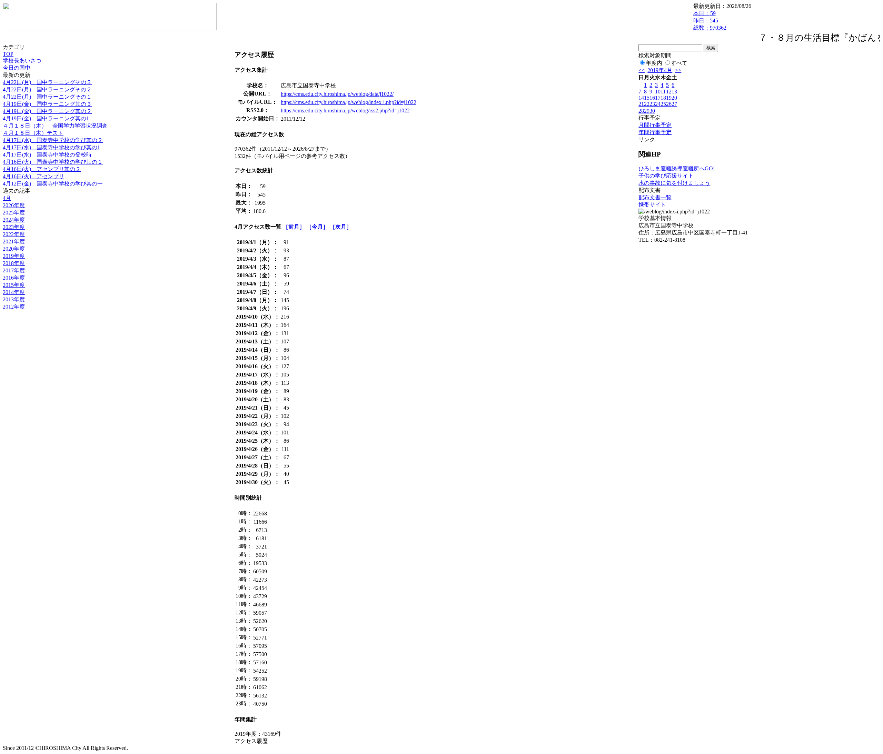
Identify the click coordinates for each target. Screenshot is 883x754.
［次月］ (341, 227)
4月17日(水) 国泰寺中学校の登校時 (47, 155)
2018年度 (14, 263)
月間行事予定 (655, 125)
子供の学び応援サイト (666, 176)
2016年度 (14, 278)
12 (669, 91)
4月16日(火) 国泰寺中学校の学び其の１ (53, 162)
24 (658, 104)
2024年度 (14, 220)
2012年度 (14, 307)
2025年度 (14, 212)
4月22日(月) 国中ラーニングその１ (47, 97)
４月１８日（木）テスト (33, 133)
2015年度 (14, 285)
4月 (7, 198)
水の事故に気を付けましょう (674, 183)
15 (646, 98)
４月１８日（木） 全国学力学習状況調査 (55, 126)
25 (663, 104)
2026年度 (14, 205)
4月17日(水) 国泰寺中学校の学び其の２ (53, 140)
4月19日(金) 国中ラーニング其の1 (46, 118)
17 (658, 98)
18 (663, 98)
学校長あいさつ (22, 60)
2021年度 (14, 241)
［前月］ (294, 227)
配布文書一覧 (655, 197)
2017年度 (14, 270)
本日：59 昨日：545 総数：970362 (709, 20)
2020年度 (14, 249)
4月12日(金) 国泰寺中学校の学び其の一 (53, 184)
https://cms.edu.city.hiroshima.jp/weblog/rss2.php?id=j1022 (345, 110)
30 (652, 111)
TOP (8, 54)
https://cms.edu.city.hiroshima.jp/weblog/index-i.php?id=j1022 (348, 102)
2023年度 (14, 227)
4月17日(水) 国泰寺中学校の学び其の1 (51, 147)
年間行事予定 (655, 132)
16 (652, 98)
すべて (679, 63)
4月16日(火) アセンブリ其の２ (42, 169)
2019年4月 (659, 70)
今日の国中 (16, 68)
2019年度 (14, 256)
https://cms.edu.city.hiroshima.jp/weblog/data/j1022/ (337, 94)
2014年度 (14, 292)
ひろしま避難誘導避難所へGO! (676, 168)
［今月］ (317, 227)
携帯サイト (652, 205)
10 (658, 91)
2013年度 (14, 299)
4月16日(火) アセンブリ (33, 176)
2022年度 (14, 234)
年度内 (654, 63)
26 (669, 104)
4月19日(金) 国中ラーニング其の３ (47, 104)
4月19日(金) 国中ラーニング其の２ (47, 111)
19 (669, 98)
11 (663, 91)
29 (646, 111)
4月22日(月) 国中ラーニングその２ (47, 89)
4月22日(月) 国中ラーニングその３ (47, 82)
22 (646, 104)
